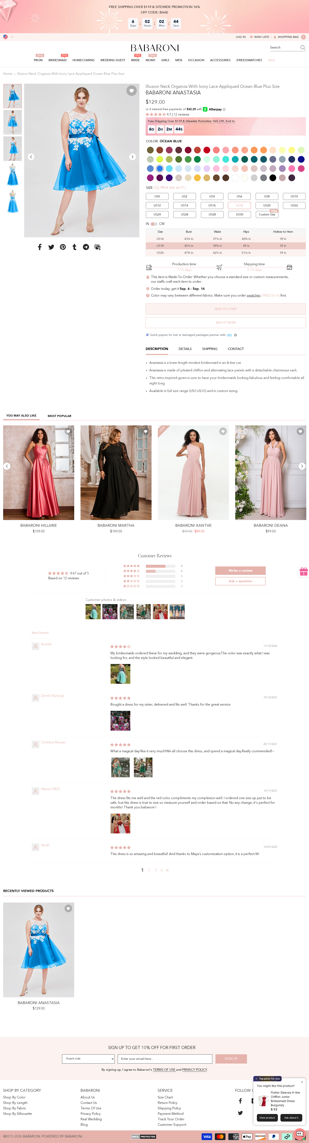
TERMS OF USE (164, 1070)
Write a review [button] (240, 570)
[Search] (288, 47)
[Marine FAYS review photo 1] (120, 823)
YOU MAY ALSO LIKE (21, 416)
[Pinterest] (63, 247)
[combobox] (284, 47)
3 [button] (156, 870)
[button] (31, 156)
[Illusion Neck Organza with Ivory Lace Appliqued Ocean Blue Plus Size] (38, 950)
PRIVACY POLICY (194, 1070)
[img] (120, 647)
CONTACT (236, 349)
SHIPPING (209, 349)
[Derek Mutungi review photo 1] (120, 721)
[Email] (97, 247)
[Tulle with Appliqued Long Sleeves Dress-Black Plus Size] (116, 472)
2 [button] (149, 870)
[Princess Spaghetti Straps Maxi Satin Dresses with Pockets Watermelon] (38, 472)
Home (7, 74)
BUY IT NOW (226, 322)
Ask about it (291, 1117)
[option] (81, 160)
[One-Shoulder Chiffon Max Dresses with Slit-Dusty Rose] (193, 472)
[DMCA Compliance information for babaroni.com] (143, 1136)
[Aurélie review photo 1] (120, 674)
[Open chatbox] (300, 1134)
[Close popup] (302, 1082)
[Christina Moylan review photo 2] (143, 767)
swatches (253, 295)
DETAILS (185, 349)
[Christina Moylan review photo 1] (120, 767)
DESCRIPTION (157, 349)
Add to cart (226, 309)
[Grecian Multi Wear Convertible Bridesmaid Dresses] (270, 472)
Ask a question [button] (240, 581)
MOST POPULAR (59, 416)
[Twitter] (51, 247)
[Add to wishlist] (131, 90)
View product (267, 1117)
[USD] (8, 37)
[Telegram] (86, 247)
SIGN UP (231, 1059)
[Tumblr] (74, 247)
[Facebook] (40, 247)
